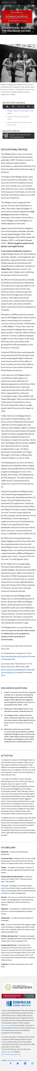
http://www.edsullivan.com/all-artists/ (14, 656)
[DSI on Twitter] (18, 1063)
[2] (2, 486)
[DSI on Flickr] (25, 1063)
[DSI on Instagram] (32, 1063)
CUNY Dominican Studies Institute (18, 1060)
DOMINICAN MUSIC (9, 2)
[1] (21, 370)
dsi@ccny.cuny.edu (8, 1052)
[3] (34, 533)
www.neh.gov (6, 1025)
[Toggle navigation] (32, 2)
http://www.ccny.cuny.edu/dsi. (11, 1054)
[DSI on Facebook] (10, 1063)
